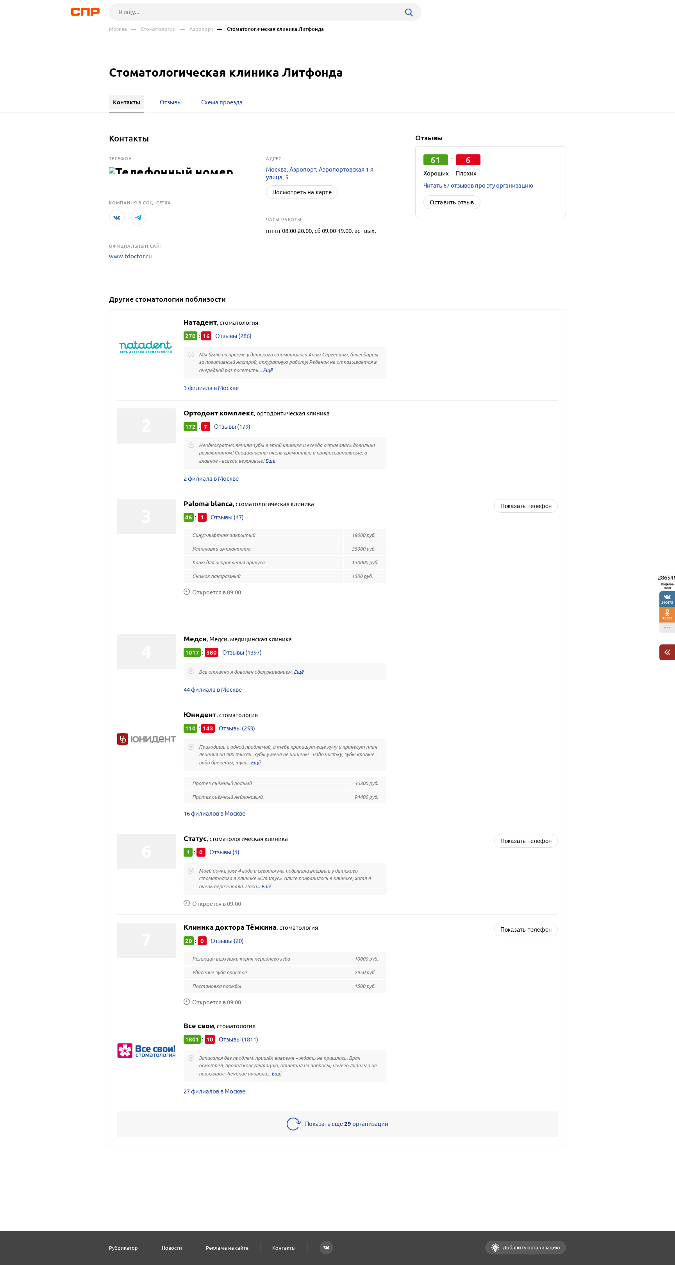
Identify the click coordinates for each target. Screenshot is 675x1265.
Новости (172, 1248)
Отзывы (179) (232, 426)
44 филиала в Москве (213, 689)
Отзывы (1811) (238, 1039)
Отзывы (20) (227, 941)
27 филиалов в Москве (214, 1091)
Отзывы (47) (227, 517)
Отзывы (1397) (242, 652)
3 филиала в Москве (211, 388)
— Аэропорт (196, 29)
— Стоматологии (153, 29)
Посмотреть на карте (302, 192)
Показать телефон (526, 506)
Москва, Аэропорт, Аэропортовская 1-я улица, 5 (319, 173)
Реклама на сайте (227, 1248)
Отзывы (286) (233, 336)
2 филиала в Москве (211, 478)
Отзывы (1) (224, 852)
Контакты (284, 1248)
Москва (118, 29)
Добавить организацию (531, 1247)
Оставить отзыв (452, 202)
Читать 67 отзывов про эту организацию (478, 185)
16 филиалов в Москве (214, 813)
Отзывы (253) (237, 728)
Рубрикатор (123, 1248)
